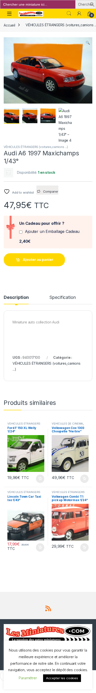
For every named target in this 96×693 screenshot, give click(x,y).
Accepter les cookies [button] (62, 678)
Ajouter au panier (38, 259)
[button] (92, 4)
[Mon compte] (79, 13)
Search (69, 13)
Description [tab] (16, 297)
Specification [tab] (62, 297)
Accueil (9, 25)
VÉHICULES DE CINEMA (67, 423)
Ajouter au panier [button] (38, 479)
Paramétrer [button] (28, 678)
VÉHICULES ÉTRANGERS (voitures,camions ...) (36, 147)
